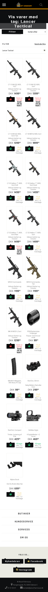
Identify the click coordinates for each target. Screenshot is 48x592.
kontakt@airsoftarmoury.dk (33, 588)
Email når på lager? (19, 103)
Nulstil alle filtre (40, 44)
